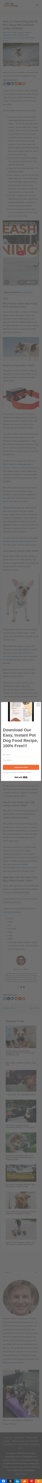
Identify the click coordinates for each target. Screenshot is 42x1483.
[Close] (38, 705)
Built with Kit (21, 777)
